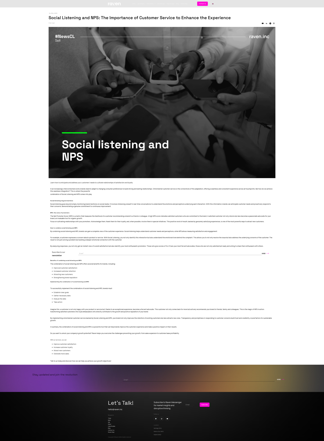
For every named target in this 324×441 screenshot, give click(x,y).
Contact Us (202, 4)
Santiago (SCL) (158, 428)
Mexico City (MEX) (159, 431)
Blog (177, 4)
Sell (109, 422)
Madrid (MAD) (157, 434)
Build (109, 420)
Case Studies (170, 4)
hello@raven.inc (115, 409)
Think (109, 418)
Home (134, 4)
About (109, 424)
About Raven (141, 4)
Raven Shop (184, 4)
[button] (151, 4)
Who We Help (161, 4)
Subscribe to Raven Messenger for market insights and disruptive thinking (168, 405)
